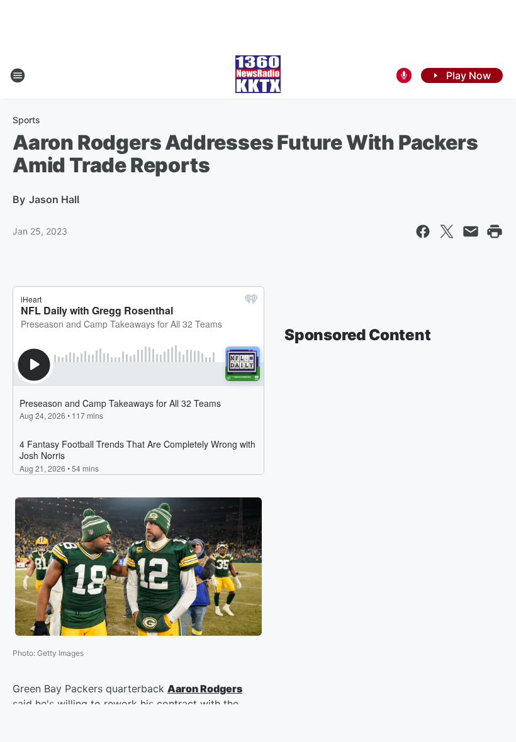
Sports (26, 119)
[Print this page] (494, 231)
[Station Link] (258, 75)
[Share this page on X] (447, 231)
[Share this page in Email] (471, 231)
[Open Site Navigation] (17, 75)
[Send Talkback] (404, 75)
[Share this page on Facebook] (423, 231)
